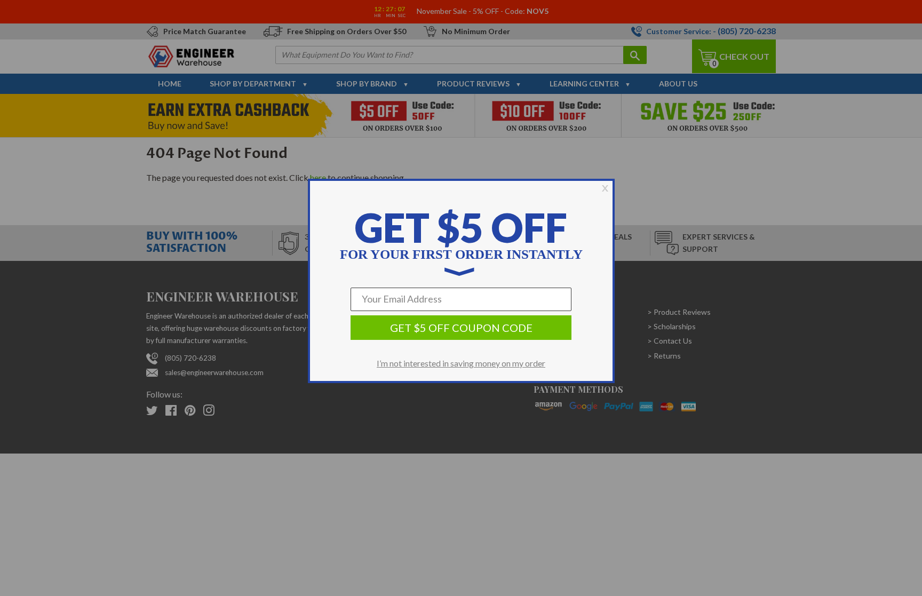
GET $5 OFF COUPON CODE (461, 327)
